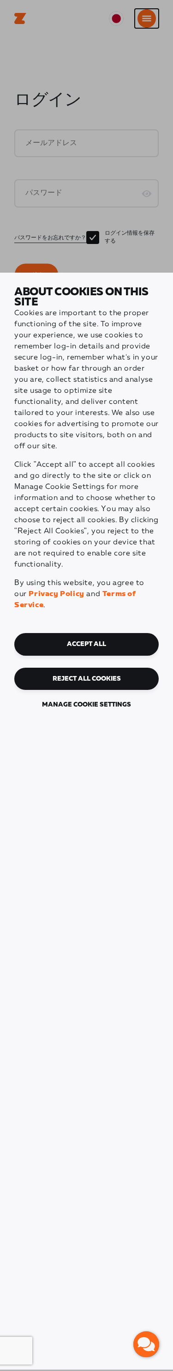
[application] (146, 1344)
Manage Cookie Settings (86, 704)
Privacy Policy (56, 594)
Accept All (86, 644)
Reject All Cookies (87, 679)
